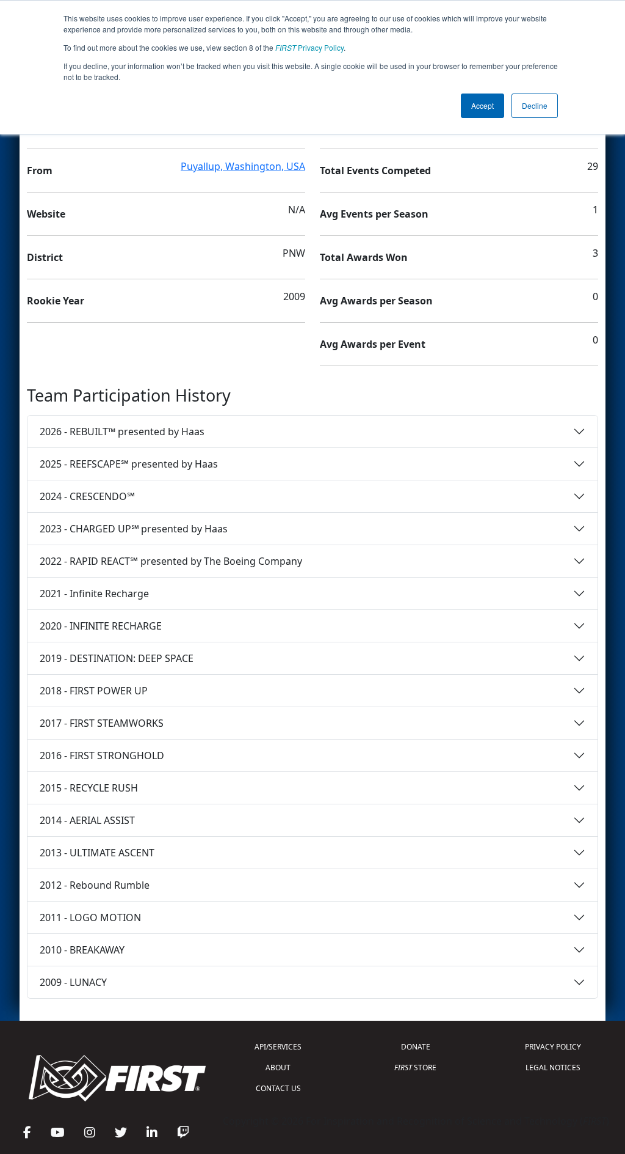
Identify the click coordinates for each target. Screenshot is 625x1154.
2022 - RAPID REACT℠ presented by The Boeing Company (171, 561)
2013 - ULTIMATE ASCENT (97, 852)
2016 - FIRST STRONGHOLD (102, 755)
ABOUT (278, 1067)
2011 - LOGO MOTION (90, 917)
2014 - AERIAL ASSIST (87, 820)
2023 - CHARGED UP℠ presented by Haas (134, 528)
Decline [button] (534, 105)
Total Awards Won (364, 257)
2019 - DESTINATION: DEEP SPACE (116, 658)
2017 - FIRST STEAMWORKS (102, 723)
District (45, 257)
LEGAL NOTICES (553, 1067)
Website (46, 214)
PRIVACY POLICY (553, 1047)
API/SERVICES (278, 1047)
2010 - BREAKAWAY (82, 950)
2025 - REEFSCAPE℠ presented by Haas (129, 464)
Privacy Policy (309, 47)
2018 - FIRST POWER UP (94, 690)
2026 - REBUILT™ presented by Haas (122, 431)
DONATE (415, 1047)
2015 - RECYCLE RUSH (89, 788)
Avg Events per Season (374, 214)
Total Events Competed (375, 170)
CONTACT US (278, 1088)
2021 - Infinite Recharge (94, 593)
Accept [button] (482, 105)
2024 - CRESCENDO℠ (87, 496)
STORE (415, 1067)
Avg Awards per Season (376, 300)
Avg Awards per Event (372, 344)
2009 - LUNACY (73, 982)
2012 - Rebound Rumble (95, 885)
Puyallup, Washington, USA (243, 166)
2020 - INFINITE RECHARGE (101, 626)
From (39, 170)
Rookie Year (55, 300)
